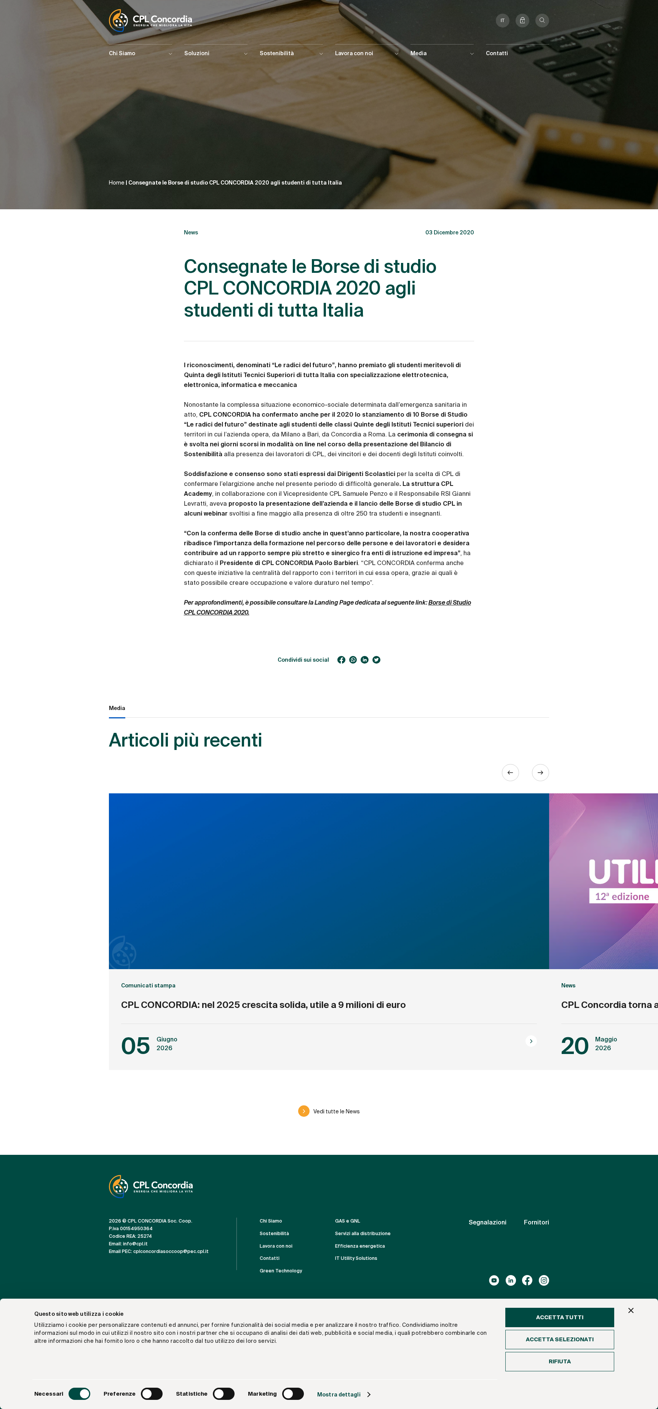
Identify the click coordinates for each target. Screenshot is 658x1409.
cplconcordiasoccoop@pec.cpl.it (171, 1251)
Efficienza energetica (360, 1246)
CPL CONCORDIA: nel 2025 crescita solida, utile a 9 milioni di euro (263, 1005)
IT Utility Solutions (356, 1258)
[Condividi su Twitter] (376, 660)
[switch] (152, 1394)
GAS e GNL (347, 1221)
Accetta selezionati (560, 1339)
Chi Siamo (271, 1221)
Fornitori (536, 1222)
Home (117, 182)
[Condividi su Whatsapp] (353, 660)
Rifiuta (560, 1361)
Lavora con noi (276, 1246)
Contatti (497, 53)
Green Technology (281, 1271)
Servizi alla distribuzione (363, 1234)
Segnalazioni (487, 1222)
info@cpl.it (135, 1244)
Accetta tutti (559, 1317)
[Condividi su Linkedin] (365, 660)
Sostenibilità (274, 1234)
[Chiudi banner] (631, 1310)
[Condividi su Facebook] (341, 660)
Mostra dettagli (339, 1394)
